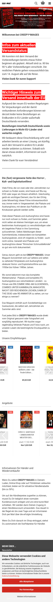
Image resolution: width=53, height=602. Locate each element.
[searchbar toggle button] (36, 3)
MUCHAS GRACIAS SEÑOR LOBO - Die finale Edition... (26, 370)
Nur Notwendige (27, 589)
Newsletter (7, 550)
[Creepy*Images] (5, 3)
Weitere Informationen (26, 596)
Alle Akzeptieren (26, 581)
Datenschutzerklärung (10, 576)
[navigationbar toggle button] (49, 3)
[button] (4, 370)
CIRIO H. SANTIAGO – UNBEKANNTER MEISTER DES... (26, 435)
